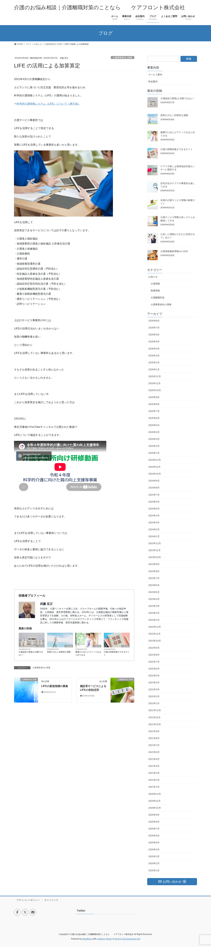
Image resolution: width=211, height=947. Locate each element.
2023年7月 (154, 578)
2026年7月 (154, 327)
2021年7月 (154, 745)
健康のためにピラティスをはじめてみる (88, 653)
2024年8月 (154, 487)
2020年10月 (154, 807)
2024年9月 (154, 480)
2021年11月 (154, 717)
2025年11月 (154, 383)
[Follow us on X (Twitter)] (25, 912)
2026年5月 (154, 341)
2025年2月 (154, 446)
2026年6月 (154, 334)
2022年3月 (154, 689)
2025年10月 (154, 390)
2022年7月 (154, 661)
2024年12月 (154, 460)
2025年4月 (154, 432)
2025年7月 (154, 411)
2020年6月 (154, 835)
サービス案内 (155, 74)
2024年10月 (154, 473)
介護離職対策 (158, 297)
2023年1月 (154, 620)
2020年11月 (154, 801)
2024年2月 (154, 529)
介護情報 (40, 646)
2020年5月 (154, 842)
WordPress (87, 939)
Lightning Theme (104, 939)
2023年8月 (154, 571)
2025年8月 (154, 404)
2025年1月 (154, 453)
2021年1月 (154, 787)
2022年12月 (154, 626)
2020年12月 (154, 794)
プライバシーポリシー (28, 900)
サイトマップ (51, 900)
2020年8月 (154, 821)
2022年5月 (154, 675)
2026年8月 (154, 320)
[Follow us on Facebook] (17, 912)
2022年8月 (154, 654)
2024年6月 (154, 501)
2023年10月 (154, 557)
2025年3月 (154, 439)
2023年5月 (154, 592)
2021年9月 (154, 731)
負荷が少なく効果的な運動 (59, 652)
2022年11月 (154, 633)
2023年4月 (154, 599)
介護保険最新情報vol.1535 (174, 251)
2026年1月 (154, 369)
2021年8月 (154, 738)
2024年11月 (154, 466)
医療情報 (155, 290)
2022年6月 (154, 668)
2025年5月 (154, 425)
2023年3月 (154, 606)
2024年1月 (154, 536)
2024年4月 (154, 515)
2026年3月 (154, 355)
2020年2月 (154, 863)
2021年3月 (154, 773)
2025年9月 (154, 397)
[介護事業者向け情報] (26, 689)
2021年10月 (154, 724)
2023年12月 (154, 543)
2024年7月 (154, 494)
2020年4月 (154, 849)
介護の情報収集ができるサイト (116, 653)
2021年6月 (154, 752)
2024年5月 (154, 508)
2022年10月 (154, 640)
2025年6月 (154, 418)
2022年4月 (154, 682)
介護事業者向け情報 (122, 57)
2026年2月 (154, 362)
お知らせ (153, 276)
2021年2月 (154, 780)
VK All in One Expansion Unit (127, 939)
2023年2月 (154, 613)
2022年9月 (154, 647)
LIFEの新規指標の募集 (54, 686)
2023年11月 (154, 550)
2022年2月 (154, 696)
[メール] (33, 912)
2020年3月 (154, 856)
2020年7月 (154, 828)
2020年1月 (154, 870)
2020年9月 (154, 814)
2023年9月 (154, 564)
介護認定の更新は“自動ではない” (31, 653)
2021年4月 (154, 766)
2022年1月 (154, 703)
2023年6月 (154, 585)
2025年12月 (154, 376)
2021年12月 (154, 710)
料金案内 (153, 81)
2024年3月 (154, 522)
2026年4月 (154, 348)
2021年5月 (154, 759)
